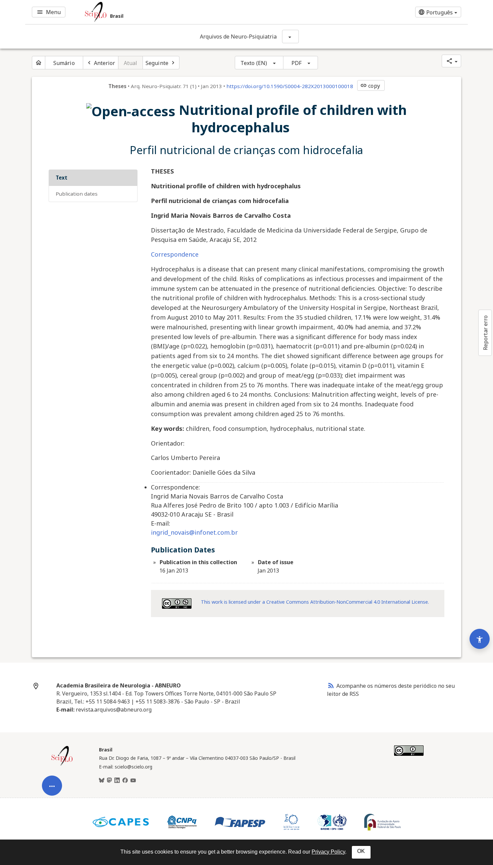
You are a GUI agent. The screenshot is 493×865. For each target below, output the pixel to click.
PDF (296, 63)
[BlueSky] (101, 780)
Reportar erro (485, 332)
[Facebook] (125, 780)
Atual (131, 63)
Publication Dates (77, 193)
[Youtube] (133, 780)
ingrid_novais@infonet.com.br (194, 532)
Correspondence (175, 254)
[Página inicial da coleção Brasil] (62, 765)
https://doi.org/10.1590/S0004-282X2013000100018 (289, 86)
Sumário (64, 63)
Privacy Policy (328, 852)
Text (61, 177)
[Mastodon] (109, 780)
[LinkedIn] (117, 780)
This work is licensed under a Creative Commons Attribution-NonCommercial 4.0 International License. (315, 602)
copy (370, 85)
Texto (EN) (253, 63)
